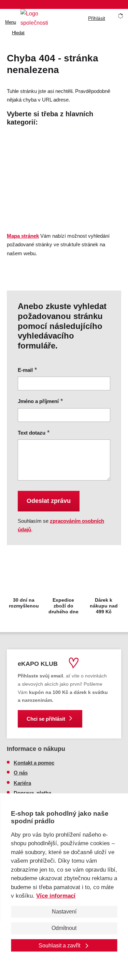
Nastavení (64, 911)
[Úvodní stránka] (35, 18)
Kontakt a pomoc (34, 763)
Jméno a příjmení (38, 401)
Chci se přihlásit (46, 719)
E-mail (25, 370)
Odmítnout (64, 928)
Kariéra (22, 783)
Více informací (55, 896)
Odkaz (14, 169)
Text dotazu (31, 433)
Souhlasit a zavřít (60, 945)
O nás (21, 773)
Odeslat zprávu (49, 500)
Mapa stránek (23, 236)
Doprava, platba (32, 793)
